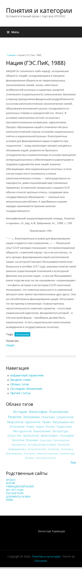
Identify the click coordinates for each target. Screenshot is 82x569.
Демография (49, 435)
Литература (60, 431)
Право (46, 422)
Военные (32, 440)
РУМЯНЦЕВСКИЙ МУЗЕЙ (20, 486)
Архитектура (67, 453)
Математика (14, 453)
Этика (30, 426)
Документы (19, 444)
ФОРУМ (10, 483)
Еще (73, 462)
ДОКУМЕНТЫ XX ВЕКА (18, 496)
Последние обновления (26, 389)
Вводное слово (20, 380)
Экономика (31, 417)
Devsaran (41, 561)
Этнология (22, 334)
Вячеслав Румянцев (51, 531)
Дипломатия (61, 440)
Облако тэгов (19, 384)
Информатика (17, 449)
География (66, 435)
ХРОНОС (11, 480)
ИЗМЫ (9, 499)
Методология (22, 431)
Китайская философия (42, 444)
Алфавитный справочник (27, 375)
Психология (58, 412)
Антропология (37, 449)
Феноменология (46, 458)
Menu (15, 32)
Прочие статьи (20, 393)
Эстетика (67, 449)
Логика (50, 426)
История (20, 412)
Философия (38, 412)
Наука (40, 426)
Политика (48, 417)
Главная (11, 55)
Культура (46, 440)
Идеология (32, 422)
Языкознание (42, 431)
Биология (64, 444)
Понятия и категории (39, 10)
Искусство (14, 435)
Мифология (15, 422)
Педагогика (64, 426)
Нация (10, 345)
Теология (53, 449)
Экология (18, 440)
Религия (14, 417)
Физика (29, 458)
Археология (31, 435)
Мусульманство (63, 422)
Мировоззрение (47, 453)
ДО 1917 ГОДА (14, 490)
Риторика (30, 453)
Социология (65, 417)
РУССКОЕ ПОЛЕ (14, 493)
